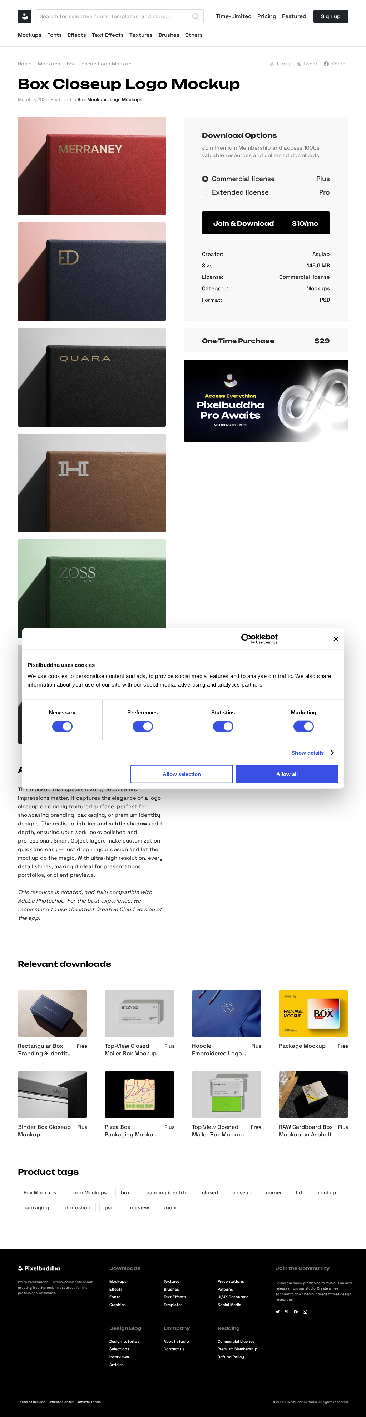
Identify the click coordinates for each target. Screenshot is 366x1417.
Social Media (229, 1305)
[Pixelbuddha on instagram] (305, 1312)
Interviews (119, 1357)
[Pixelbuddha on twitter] (278, 1312)
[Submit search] (195, 16)
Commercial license (304, 276)
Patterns (225, 1289)
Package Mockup (302, 1046)
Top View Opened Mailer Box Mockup (218, 1131)
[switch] (143, 726)
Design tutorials (124, 1341)
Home (24, 63)
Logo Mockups (126, 99)
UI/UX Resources (233, 1297)
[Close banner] (335, 638)
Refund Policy (231, 1357)
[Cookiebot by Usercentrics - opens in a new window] (246, 638)
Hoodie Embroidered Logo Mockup (217, 1049)
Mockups (29, 34)
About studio (176, 1341)
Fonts (54, 34)
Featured (294, 16)
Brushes (168, 34)
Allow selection (182, 774)
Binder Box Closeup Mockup (44, 1131)
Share (338, 63)
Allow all (287, 774)
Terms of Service (31, 1402)
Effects (77, 34)
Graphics (117, 1305)
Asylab (321, 254)
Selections (119, 1349)
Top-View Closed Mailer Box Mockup (131, 1049)
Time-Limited (234, 16)
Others (194, 34)
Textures (141, 34)
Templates (173, 1305)
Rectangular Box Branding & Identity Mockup (44, 1049)
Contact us (174, 1349)
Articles (116, 1365)
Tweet (310, 63)
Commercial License (236, 1341)
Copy (283, 63)
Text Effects (108, 34)
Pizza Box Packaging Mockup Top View (131, 1131)
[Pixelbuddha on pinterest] (287, 1312)
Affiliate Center (61, 1402)
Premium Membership (237, 1349)
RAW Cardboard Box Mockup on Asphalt (306, 1131)
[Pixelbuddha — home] (24, 16)
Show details (307, 752)
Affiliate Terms (89, 1402)
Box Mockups (92, 99)
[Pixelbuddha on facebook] (296, 1312)
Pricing (266, 16)
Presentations (231, 1281)
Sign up (331, 16)
